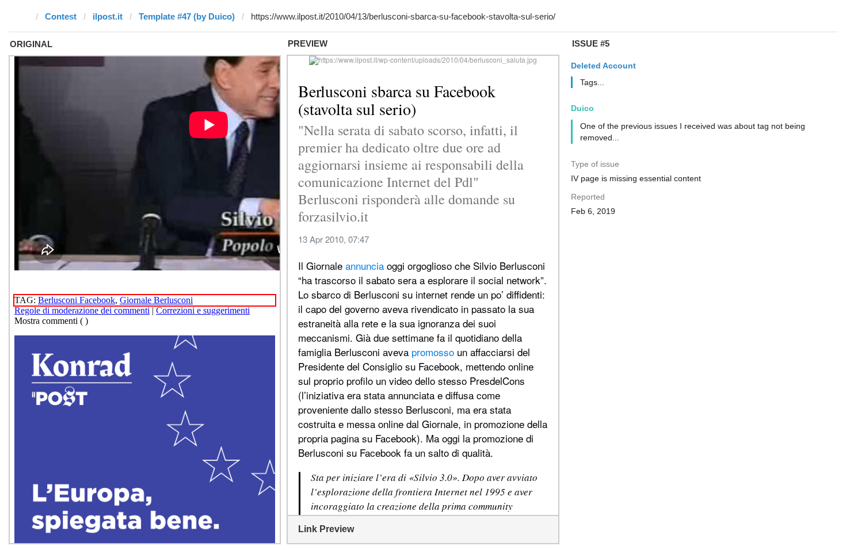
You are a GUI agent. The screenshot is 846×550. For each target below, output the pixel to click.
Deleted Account (603, 65)
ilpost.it (108, 16)
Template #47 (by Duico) (187, 16)
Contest (61, 16)
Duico (582, 108)
